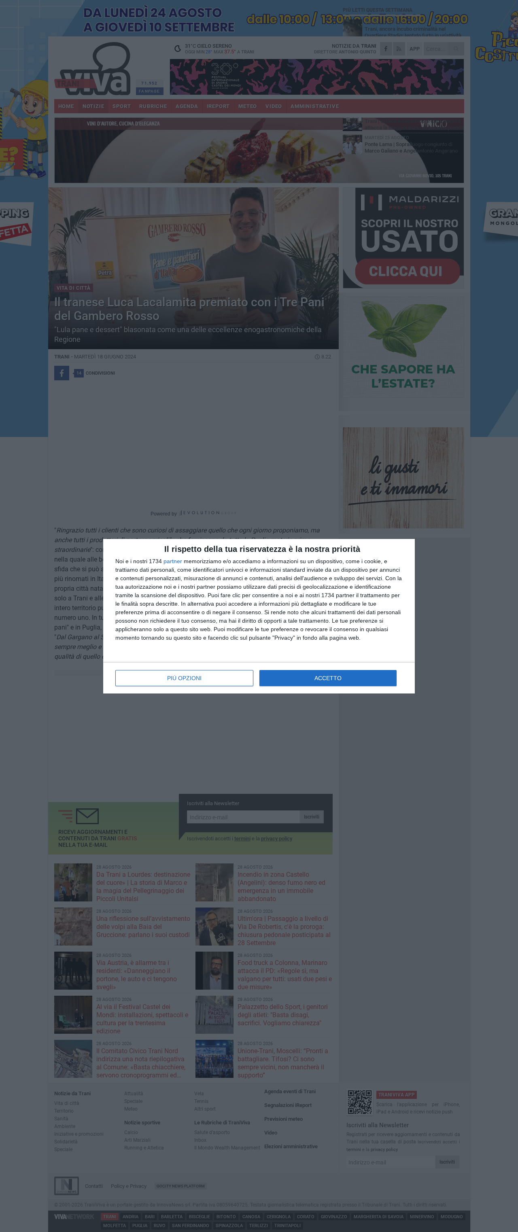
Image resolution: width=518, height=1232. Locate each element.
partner (172, 561)
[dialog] (259, 616)
